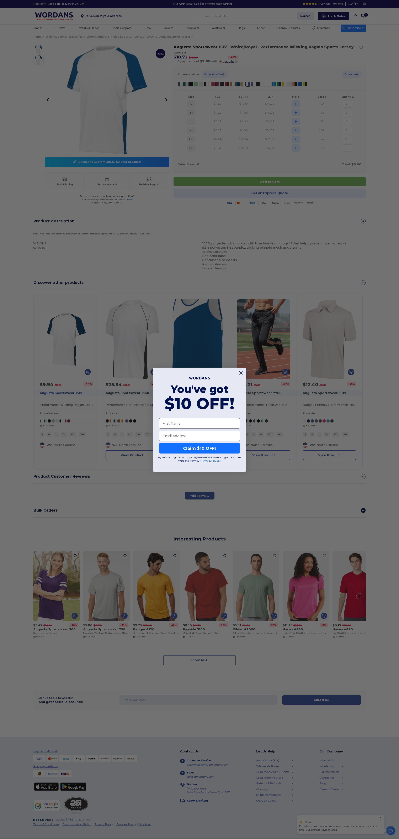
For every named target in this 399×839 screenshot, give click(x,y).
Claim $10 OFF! (199, 448)
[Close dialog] (241, 373)
